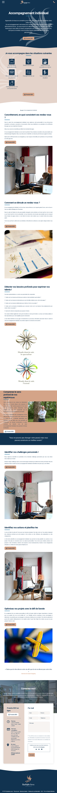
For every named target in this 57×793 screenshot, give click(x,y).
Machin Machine (50, 791)
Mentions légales (23, 791)
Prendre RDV (29, 38)
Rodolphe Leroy (9, 791)
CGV (42, 791)
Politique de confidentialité (34, 791)
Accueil (21, 110)
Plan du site (16, 791)
